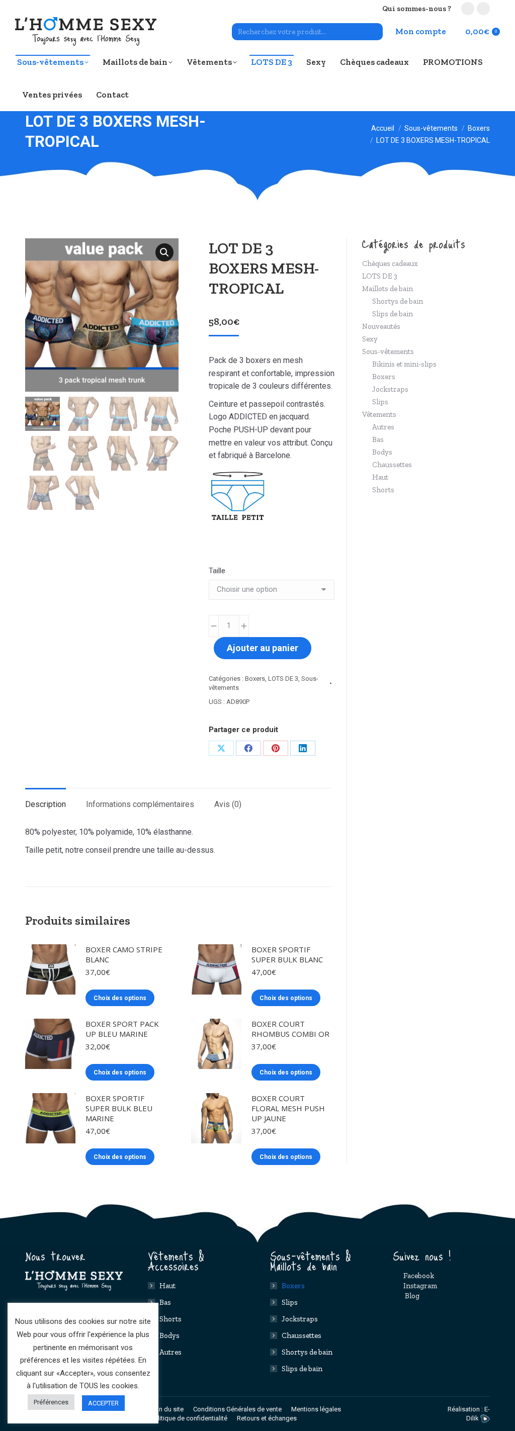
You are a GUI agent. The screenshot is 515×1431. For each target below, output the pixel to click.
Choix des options (120, 998)
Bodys (382, 452)
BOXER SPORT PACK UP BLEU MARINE (122, 1029)
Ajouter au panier (262, 648)
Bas (378, 439)
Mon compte (420, 31)
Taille (217, 570)
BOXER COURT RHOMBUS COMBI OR (290, 1029)
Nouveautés (381, 326)
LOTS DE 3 (283, 678)
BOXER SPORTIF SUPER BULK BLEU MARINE (118, 1108)
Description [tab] (45, 804)
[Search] (374, 31)
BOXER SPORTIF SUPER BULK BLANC (287, 954)
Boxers (255, 678)
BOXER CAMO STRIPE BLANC (123, 954)
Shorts (383, 489)
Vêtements (379, 414)
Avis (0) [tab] (227, 804)
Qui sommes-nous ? (416, 8)
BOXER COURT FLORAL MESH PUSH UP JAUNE (288, 1108)
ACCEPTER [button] (103, 1403)
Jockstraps (390, 389)
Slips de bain (392, 313)
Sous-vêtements (388, 351)
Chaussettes (392, 464)
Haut (380, 477)
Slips (380, 401)
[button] (164, 252)
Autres (383, 426)
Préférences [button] (51, 1402)
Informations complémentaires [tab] (140, 804)
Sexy (370, 338)
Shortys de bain (397, 301)
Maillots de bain (387, 288)
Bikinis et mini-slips (404, 364)
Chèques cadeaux (390, 263)
